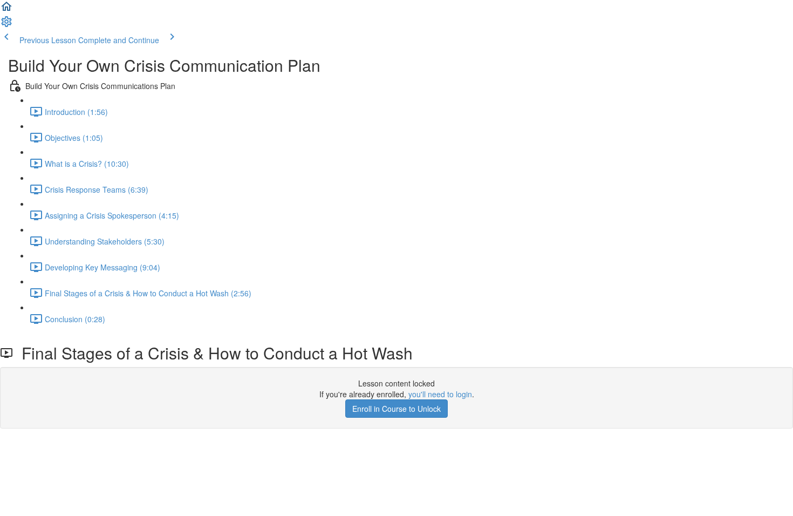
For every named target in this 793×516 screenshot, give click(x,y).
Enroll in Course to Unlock (396, 408)
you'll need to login (440, 394)
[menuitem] (6, 24)
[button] (6, 9)
